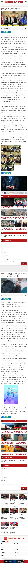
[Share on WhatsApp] (7, 32)
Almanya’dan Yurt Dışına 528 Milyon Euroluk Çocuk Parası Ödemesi (20, 433)
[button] (2, 192)
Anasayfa (2, 8)
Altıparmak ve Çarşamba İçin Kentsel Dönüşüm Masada (21, 218)
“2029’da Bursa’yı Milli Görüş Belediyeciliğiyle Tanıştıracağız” (13, 529)
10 (26, 193)
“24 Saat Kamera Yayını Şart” (10, 5)
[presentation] (1, 5)
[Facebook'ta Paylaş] (2, 32)
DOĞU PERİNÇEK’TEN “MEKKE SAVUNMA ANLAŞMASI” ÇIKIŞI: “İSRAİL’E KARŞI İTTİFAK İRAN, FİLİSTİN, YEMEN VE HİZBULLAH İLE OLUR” (22, 520)
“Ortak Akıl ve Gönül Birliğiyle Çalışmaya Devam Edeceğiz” (7, 230)
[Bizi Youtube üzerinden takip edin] (6, 541)
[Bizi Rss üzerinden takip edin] (8, 541)
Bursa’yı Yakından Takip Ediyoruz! (4, 528)
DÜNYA (5, 273)
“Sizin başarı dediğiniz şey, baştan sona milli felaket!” (13, 515)
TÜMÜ (26, 492)
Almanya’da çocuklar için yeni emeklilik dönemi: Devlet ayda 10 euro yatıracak (20, 454)
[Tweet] (4, 32)
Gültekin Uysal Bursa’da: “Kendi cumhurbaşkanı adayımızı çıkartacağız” (13, 502)
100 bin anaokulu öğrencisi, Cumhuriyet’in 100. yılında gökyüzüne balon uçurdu (13, 189)
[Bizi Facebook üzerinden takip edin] (2, 541)
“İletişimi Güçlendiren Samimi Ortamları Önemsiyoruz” (21, 208)
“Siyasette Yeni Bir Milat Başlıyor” (23, 500)
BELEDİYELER (6, 8)
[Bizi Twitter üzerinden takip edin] (4, 541)
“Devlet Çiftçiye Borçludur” (4, 500)
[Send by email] (9, 32)
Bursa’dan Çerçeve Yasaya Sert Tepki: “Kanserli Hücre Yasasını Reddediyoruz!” (5, 516)
